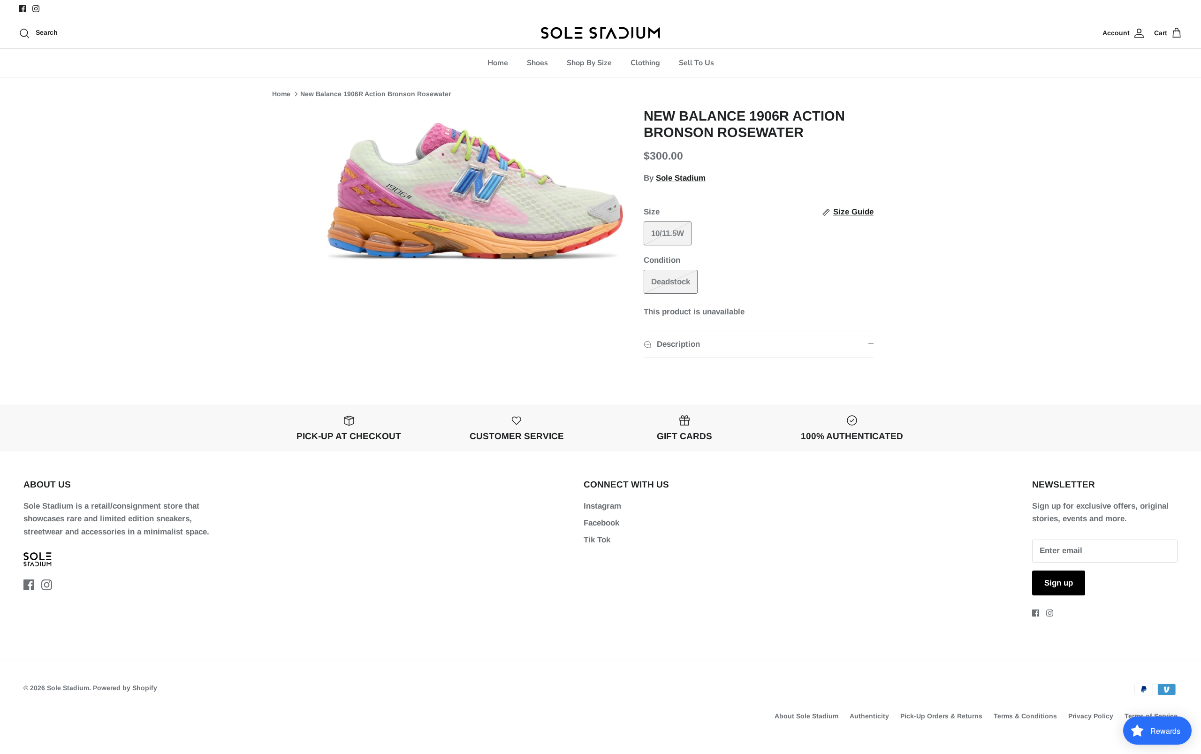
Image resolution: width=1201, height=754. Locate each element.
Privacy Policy (1090, 716)
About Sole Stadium (806, 716)
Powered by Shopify (125, 688)
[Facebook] (22, 8)
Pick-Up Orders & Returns (941, 716)
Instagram (602, 506)
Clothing (645, 63)
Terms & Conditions (1025, 716)
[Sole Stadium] (601, 33)
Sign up (1058, 583)
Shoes (537, 63)
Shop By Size (589, 63)
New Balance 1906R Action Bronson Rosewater (375, 94)
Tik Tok (597, 539)
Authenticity (869, 716)
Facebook (601, 522)
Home (497, 63)
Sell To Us (696, 63)
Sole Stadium (681, 178)
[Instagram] (35, 8)
